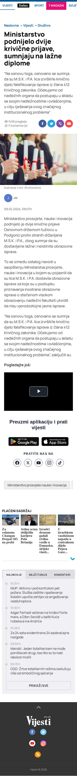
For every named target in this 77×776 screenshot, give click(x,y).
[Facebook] (17, 463)
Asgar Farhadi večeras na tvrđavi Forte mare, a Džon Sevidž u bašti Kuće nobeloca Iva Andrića (38, 616)
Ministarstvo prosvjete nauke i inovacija (37, 485)
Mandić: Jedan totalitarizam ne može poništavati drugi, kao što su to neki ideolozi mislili (37, 652)
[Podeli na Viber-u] (60, 123)
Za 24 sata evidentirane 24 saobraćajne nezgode (39, 635)
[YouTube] (39, 463)
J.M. (15, 198)
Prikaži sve (38, 685)
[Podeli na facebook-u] (42, 123)
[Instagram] (49, 463)
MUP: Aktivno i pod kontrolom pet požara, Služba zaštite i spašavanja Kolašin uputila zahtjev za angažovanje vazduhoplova (39, 594)
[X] (28, 463)
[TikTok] (60, 463)
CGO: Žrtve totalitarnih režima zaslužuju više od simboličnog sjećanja (40, 671)
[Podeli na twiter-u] (51, 123)
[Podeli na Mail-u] (69, 123)
